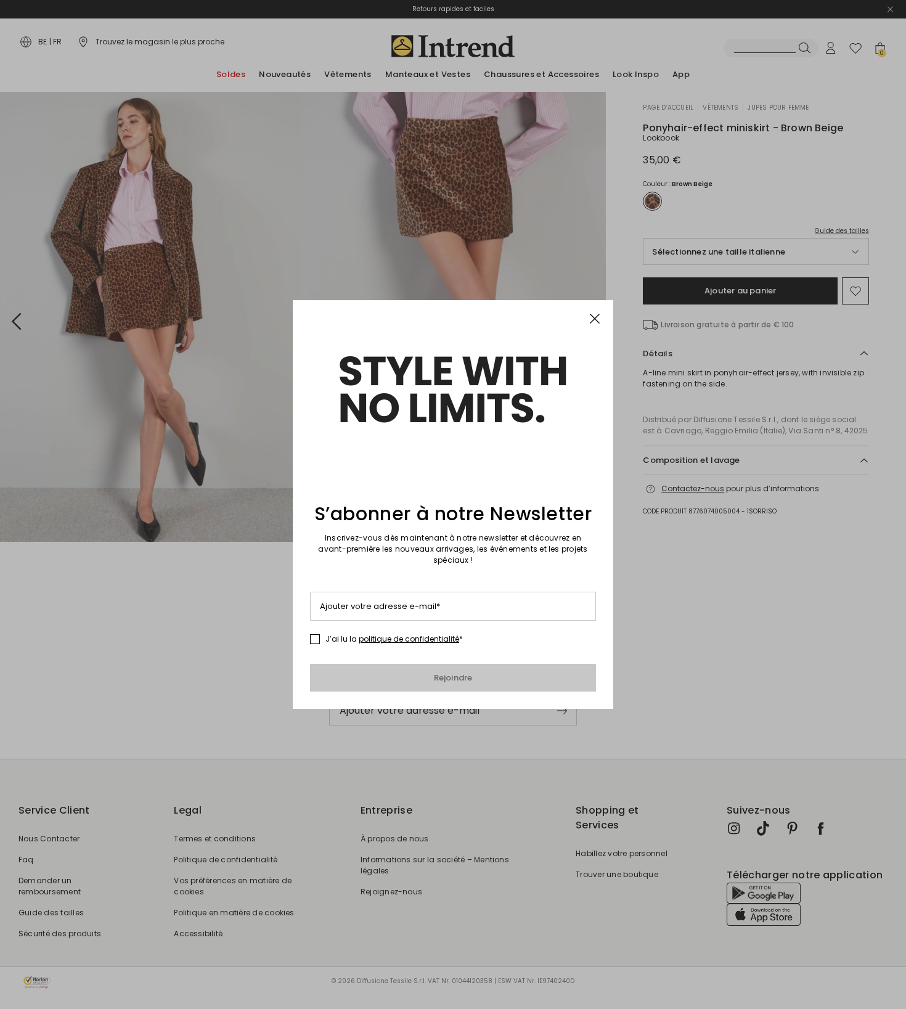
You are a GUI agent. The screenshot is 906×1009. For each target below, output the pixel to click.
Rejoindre (453, 678)
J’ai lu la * (394, 639)
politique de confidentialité (409, 639)
